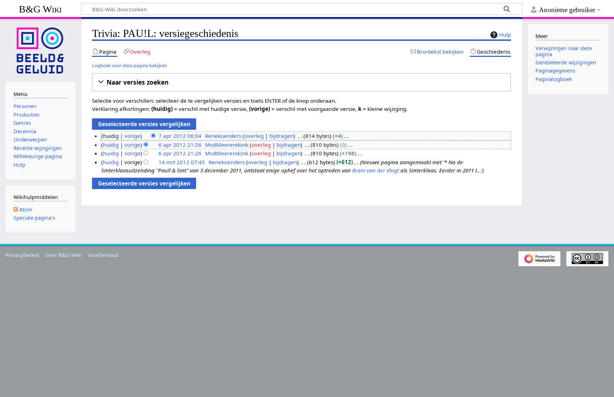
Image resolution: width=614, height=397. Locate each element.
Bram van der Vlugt (375, 170)
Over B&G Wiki (63, 254)
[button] (301, 82)
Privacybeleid (22, 254)
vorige (132, 135)
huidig (111, 144)
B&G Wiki (40, 9)
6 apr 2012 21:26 (179, 144)
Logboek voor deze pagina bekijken (129, 65)
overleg (254, 135)
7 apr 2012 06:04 (179, 135)
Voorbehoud (102, 254)
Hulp (505, 34)
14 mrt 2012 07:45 (181, 162)
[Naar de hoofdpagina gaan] (40, 50)
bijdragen (281, 135)
